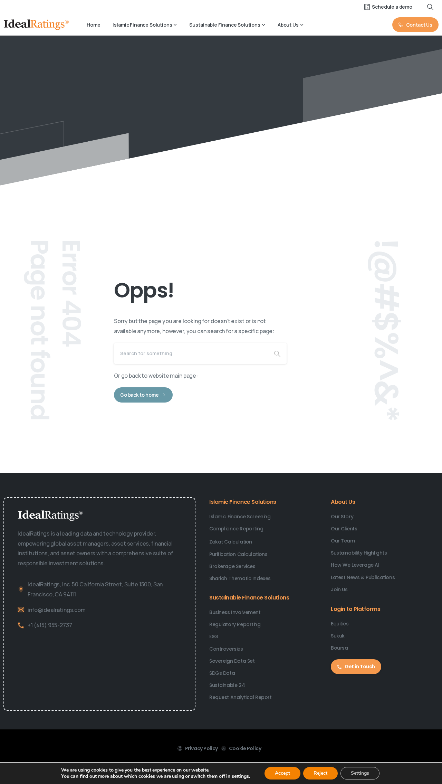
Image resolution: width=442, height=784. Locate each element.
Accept (282, 773)
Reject (320, 773)
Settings (360, 773)
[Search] (277, 353)
